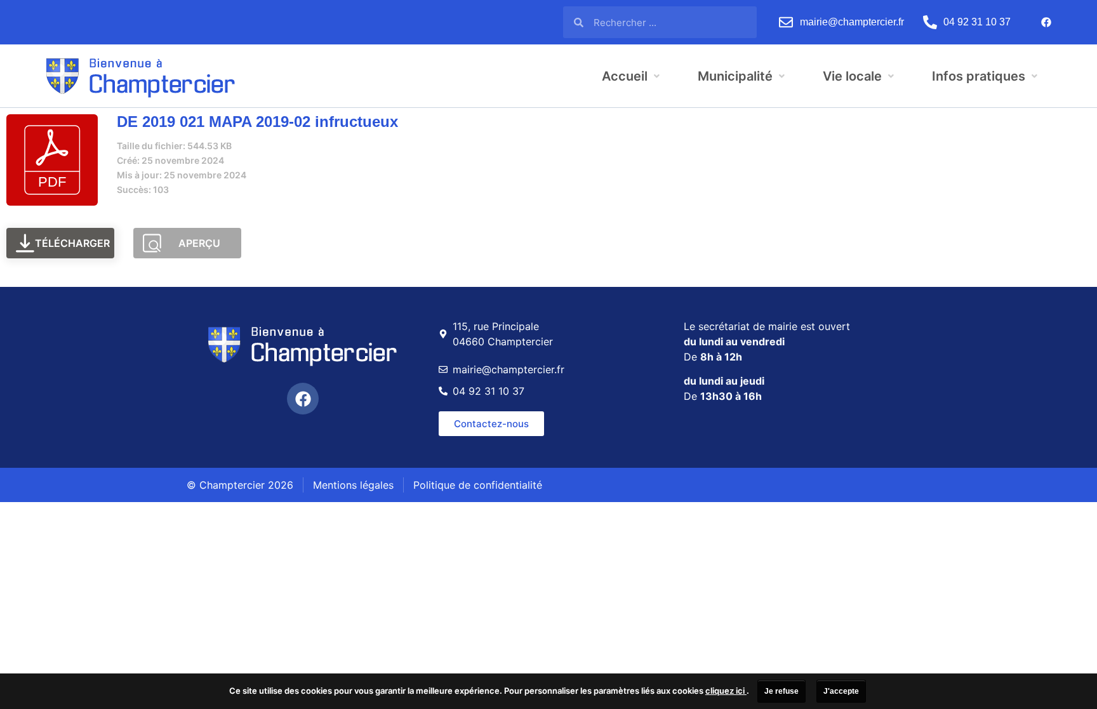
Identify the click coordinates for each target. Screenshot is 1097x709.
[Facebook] (1046, 22)
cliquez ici (726, 691)
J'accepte (841, 691)
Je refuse (781, 691)
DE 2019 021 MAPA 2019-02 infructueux (257, 121)
